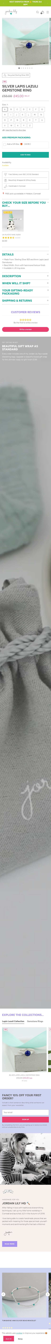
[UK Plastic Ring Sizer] (13, 220)
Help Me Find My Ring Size (15, 130)
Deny (20, 1339)
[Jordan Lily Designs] (11, 12)
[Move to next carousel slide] (48, 1294)
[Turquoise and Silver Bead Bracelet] (24, 1295)
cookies (19, 1333)
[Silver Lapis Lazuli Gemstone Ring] (24, 1049)
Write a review (25, 329)
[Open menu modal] (47, 12)
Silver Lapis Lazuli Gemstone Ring (24, 1075)
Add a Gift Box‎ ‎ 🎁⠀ (19, 144)
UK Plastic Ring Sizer (11, 235)
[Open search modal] (37, 12)
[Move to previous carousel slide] (3, 1294)
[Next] (47, 3)
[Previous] (3, 3)
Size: (5, 104)
